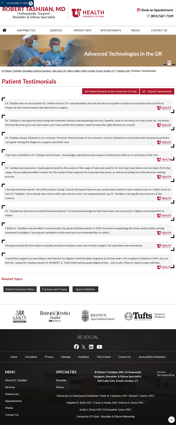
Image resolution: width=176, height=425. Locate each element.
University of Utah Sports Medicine (77, 395)
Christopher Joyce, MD (116, 409)
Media (135, 30)
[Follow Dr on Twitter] (83, 346)
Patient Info (82, 30)
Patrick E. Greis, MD (131, 402)
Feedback (83, 356)
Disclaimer (31, 356)
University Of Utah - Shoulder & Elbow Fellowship (105, 416)
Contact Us (159, 30)
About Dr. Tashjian (16, 380)
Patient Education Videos (20, 289)
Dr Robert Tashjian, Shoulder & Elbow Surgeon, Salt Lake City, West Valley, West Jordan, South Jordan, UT (58, 70)
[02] (169, 64)
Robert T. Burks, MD (141, 395)
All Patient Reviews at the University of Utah (111, 91)
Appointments (110, 30)
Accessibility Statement (152, 356)
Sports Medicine (85, 289)
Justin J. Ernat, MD (90, 409)
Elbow (60, 387)
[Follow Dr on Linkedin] (91, 346)
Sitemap (65, 356)
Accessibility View (17, 3)
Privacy (49, 356)
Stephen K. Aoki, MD (79, 402)
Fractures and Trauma (54, 289)
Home (4, 30)
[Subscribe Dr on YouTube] (99, 346)
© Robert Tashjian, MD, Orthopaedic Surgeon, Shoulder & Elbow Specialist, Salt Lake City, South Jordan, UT (118, 376)
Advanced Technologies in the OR (123, 53)
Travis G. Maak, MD (105, 402)
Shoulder (61, 380)
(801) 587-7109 (162, 16)
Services (56, 30)
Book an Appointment (157, 10)
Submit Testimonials (160, 91)
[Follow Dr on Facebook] (76, 346)
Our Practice (26, 30)
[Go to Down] (171, 419)
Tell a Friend (104, 356)
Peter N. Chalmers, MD (113, 395)
